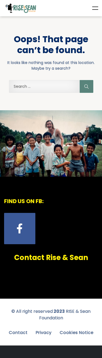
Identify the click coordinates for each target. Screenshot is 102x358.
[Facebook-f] (19, 228)
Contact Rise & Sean (51, 257)
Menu (95, 8)
